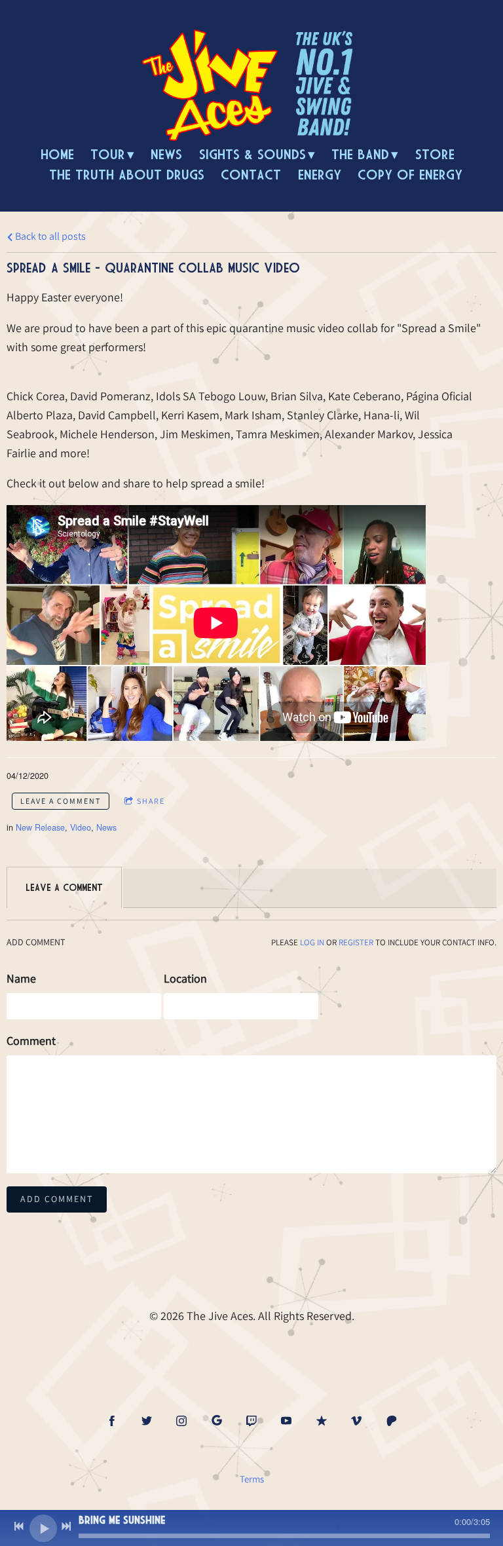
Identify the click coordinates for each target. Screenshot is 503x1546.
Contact (251, 174)
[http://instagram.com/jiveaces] (181, 1421)
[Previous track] (19, 1526)
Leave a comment (60, 801)
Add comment (56, 1199)
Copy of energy (410, 174)
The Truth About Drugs (126, 174)
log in (312, 942)
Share (151, 801)
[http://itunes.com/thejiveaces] (321, 1421)
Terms (252, 1479)
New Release (40, 827)
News (166, 154)
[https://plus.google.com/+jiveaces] (217, 1421)
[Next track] (66, 1526)
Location (185, 978)
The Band (360, 154)
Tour (107, 154)
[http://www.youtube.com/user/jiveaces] (286, 1421)
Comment (31, 1040)
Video (80, 827)
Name (21, 978)
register (356, 942)
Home (57, 154)
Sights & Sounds (252, 154)
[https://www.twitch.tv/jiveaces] (251, 1421)
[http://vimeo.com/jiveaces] (356, 1421)
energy (319, 174)
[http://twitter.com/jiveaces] (146, 1421)
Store (435, 154)
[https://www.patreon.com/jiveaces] (391, 1421)
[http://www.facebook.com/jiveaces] (112, 1421)
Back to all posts (49, 236)
